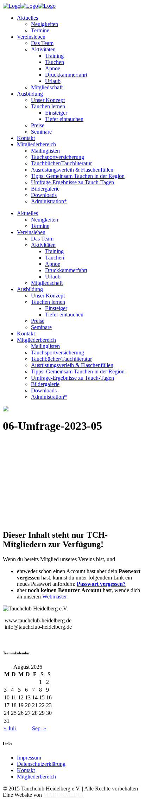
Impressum (29, 758)
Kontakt (26, 770)
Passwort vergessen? (101, 584)
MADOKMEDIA (63, 795)
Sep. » (39, 728)
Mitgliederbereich (36, 777)
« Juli (10, 728)
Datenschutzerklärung (41, 764)
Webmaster (54, 597)
